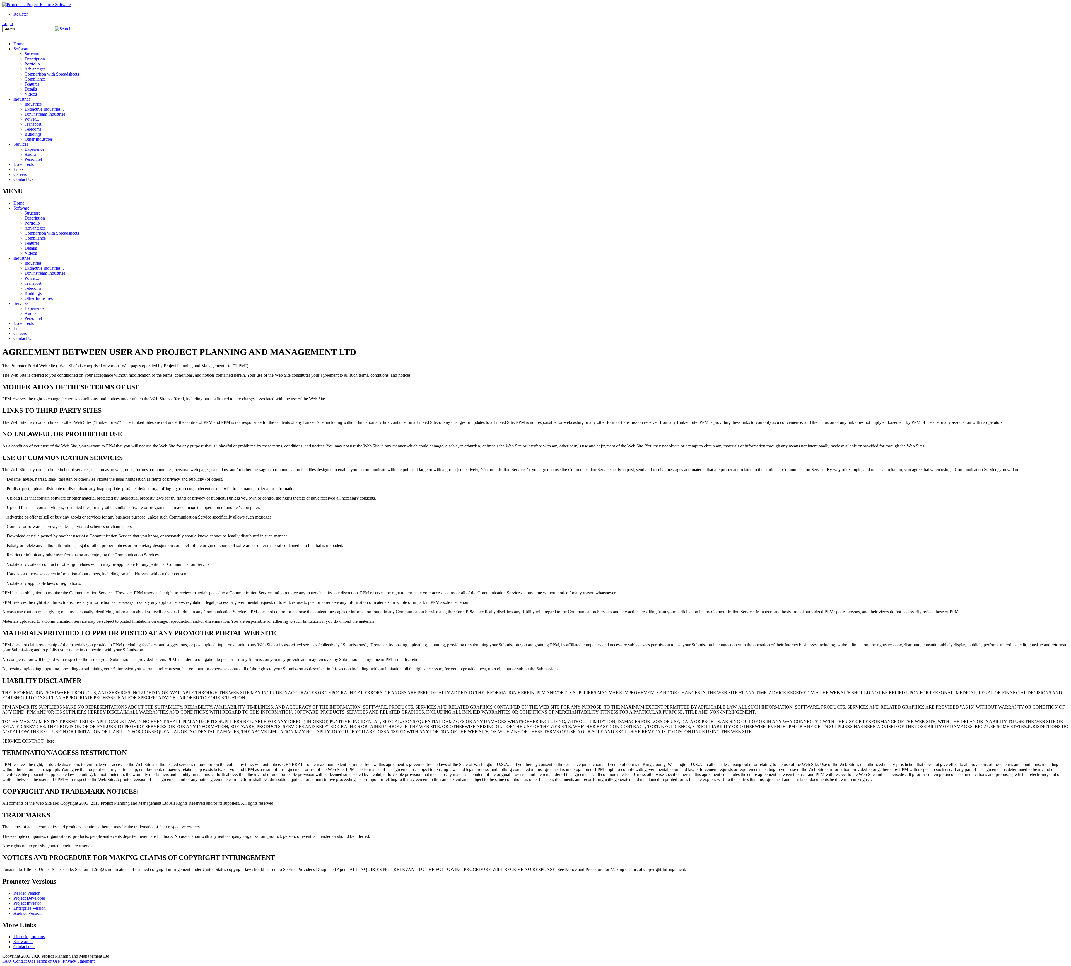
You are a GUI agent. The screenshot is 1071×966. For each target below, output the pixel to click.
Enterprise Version (29, 908)
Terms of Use (48, 961)
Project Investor (27, 903)
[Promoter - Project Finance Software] (36, 4)
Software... (23, 941)
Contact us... (24, 946)
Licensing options (29, 936)
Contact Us (23, 961)
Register (20, 14)
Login (7, 23)
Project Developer (29, 898)
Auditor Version (27, 913)
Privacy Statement (78, 961)
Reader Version (26, 893)
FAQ (6, 961)
